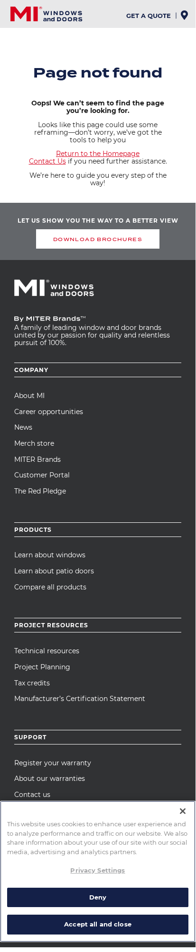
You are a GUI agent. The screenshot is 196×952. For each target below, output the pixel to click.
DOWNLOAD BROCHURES (97, 239)
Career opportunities (48, 411)
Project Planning (42, 667)
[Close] (182, 811)
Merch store (34, 443)
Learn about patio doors (54, 571)
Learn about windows (49, 555)
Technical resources (46, 651)
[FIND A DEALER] (186, 18)
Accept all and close (97, 924)
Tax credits (32, 683)
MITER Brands (37, 459)
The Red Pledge (40, 491)
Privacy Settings (97, 870)
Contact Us (47, 161)
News (23, 427)
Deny (98, 897)
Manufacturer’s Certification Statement (79, 698)
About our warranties (49, 778)
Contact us (32, 794)
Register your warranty (52, 763)
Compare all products (50, 587)
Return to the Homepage (98, 153)
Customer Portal (42, 475)
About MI (29, 395)
